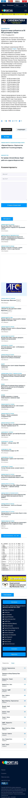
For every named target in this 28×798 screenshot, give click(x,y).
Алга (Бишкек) (8, 614)
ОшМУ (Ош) (7, 621)
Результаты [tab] (5, 663)
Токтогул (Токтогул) (9, 643)
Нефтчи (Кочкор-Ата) (9, 619)
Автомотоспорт (14, 493)
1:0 (25, 717)
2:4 (25, 711)
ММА (11, 317)
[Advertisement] (14, 268)
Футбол (12, 224)
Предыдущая (7, 129)
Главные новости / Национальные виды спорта (12, 142)
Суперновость (4, 345)
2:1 (25, 690)
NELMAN (13, 797)
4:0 (25, 695)
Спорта (14, 49)
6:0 (25, 701)
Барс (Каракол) (8, 637)
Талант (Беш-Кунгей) (9, 630)
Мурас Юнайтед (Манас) (10, 623)
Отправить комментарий (14, 205)
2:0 (25, 744)
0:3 (25, 679)
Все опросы (14, 602)
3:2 (25, 733)
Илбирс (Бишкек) (8, 625)
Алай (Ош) (7, 612)
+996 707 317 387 (5, 780)
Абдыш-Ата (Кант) (9, 610)
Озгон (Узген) (7, 639)
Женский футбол (14, 235)
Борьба (12, 246)
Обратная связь (5, 777)
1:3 (25, 684)
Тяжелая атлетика (17, 373)
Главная (3, 769)
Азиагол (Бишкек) (8, 632)
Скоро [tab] (12, 663)
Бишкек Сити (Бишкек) (10, 634)
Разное (11, 345)
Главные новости (5, 224)
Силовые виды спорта (6, 373)
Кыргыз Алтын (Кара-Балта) (11, 628)
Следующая (21, 129)
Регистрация (10, 5)
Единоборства (5, 28)
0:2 (25, 706)
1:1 (25, 668)
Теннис (11, 466)
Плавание (12, 298)
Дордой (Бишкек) (8, 616)
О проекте (3, 773)
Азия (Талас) (7, 641)
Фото (18, 300)
